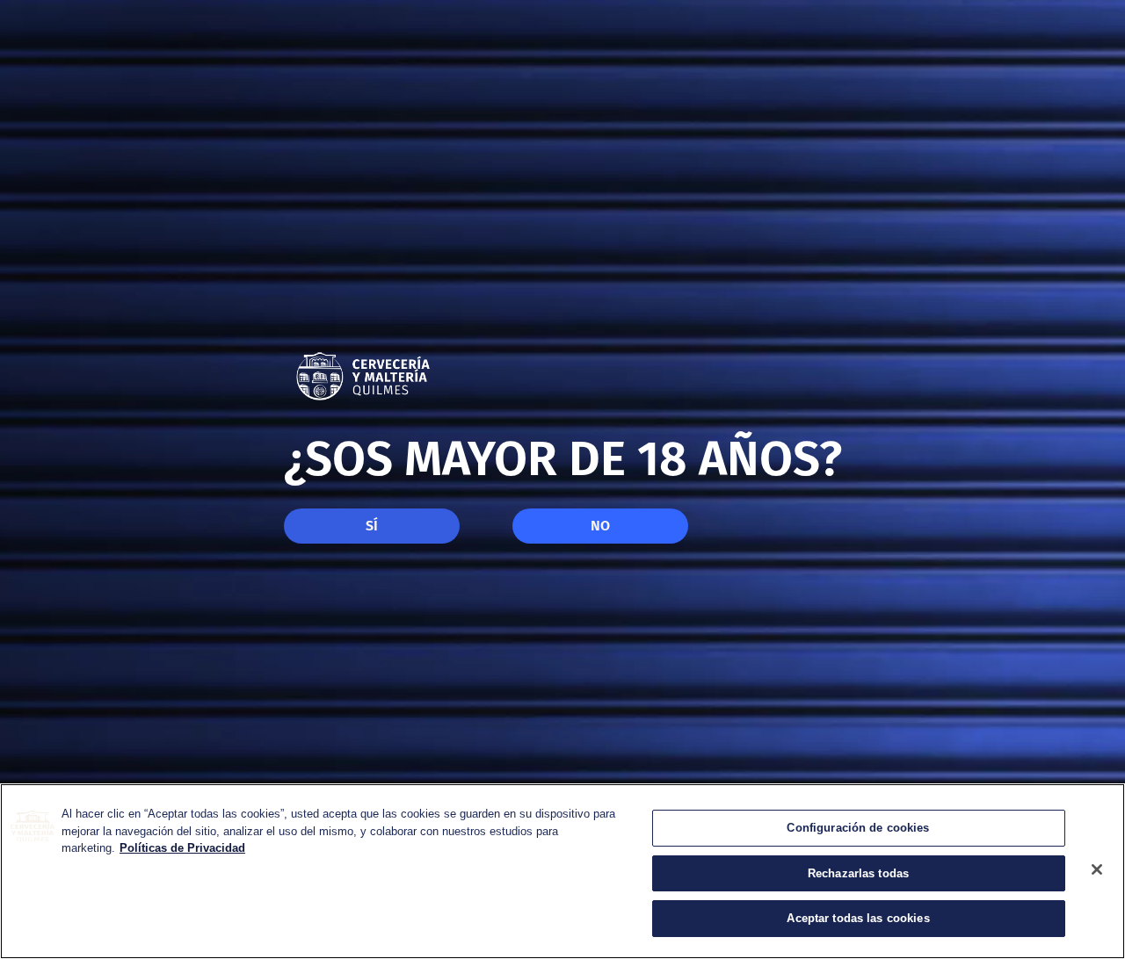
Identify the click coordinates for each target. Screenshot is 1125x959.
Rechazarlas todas (858, 873)
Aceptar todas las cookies (858, 918)
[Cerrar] (1097, 869)
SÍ (372, 525)
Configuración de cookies (858, 827)
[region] (562, 871)
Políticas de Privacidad (182, 847)
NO (600, 525)
